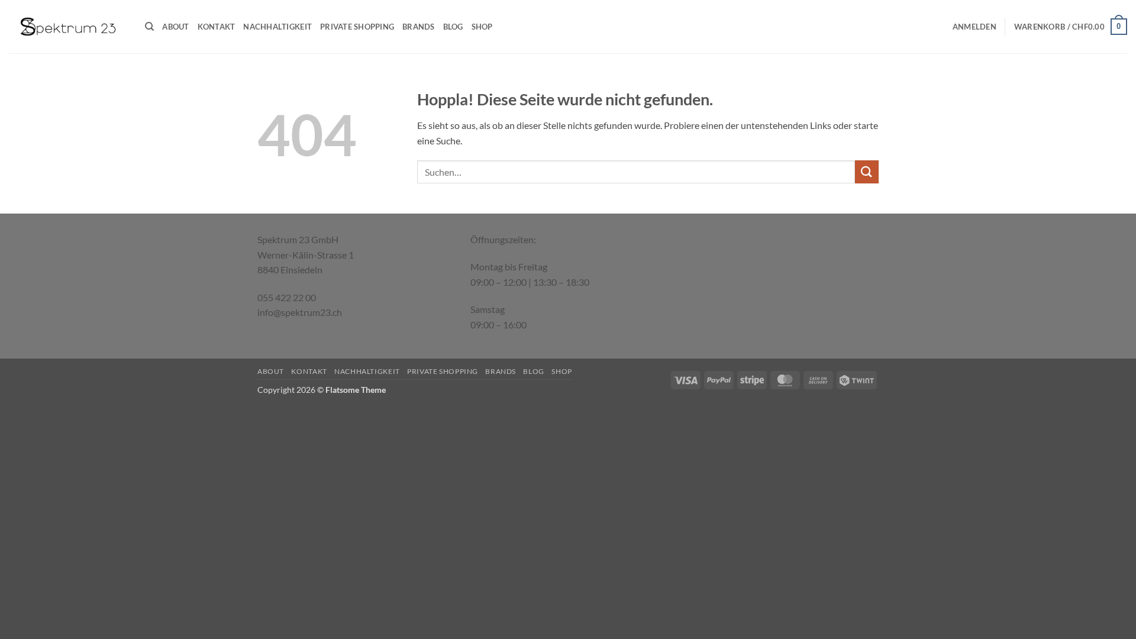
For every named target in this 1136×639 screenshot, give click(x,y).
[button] (974, 26)
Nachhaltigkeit (277, 26)
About (175, 26)
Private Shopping (357, 26)
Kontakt (216, 26)
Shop (482, 26)
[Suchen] (149, 26)
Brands (418, 26)
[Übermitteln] (867, 171)
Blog (453, 26)
